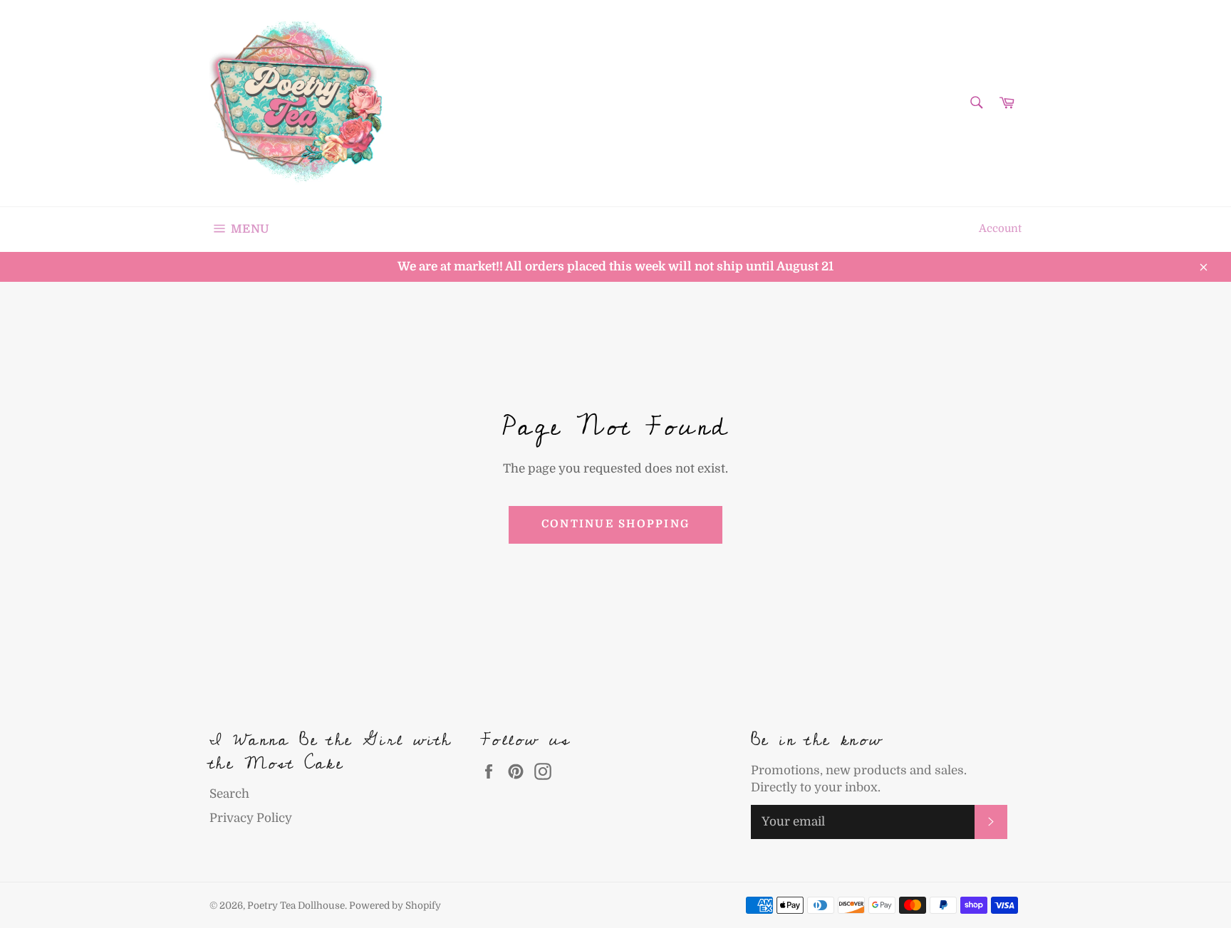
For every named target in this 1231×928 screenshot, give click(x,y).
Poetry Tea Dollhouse (296, 905)
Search (229, 794)
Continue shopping (615, 524)
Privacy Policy (250, 818)
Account (1000, 229)
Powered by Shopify (395, 905)
